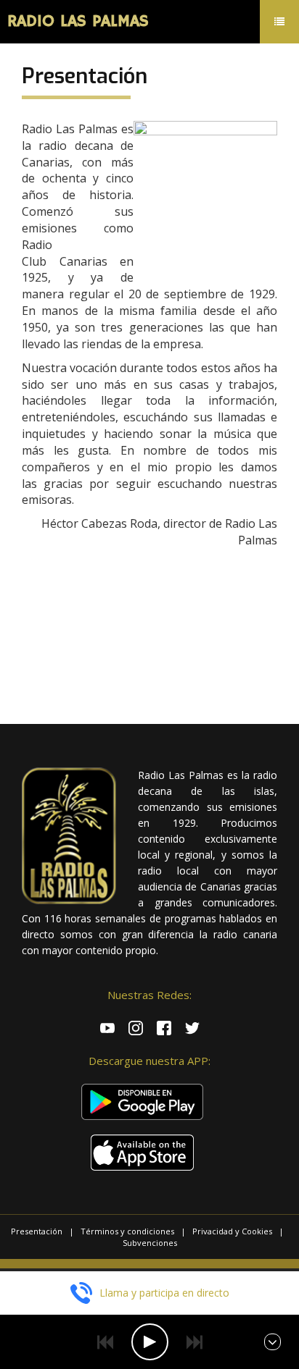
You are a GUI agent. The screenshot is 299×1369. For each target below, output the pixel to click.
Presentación (36, 1231)
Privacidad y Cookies (232, 1231)
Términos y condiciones (127, 1231)
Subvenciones (150, 1242)
